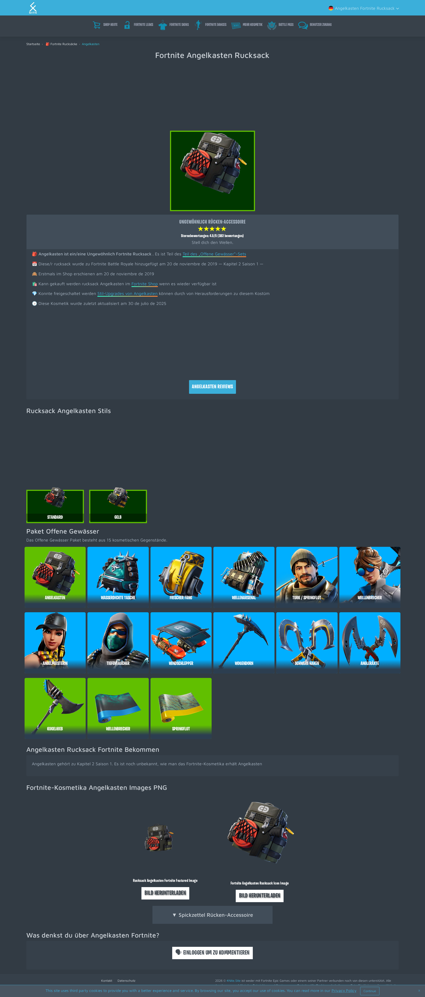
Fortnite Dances (215, 25)
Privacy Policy (344, 990)
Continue (369, 991)
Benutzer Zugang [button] (321, 25)
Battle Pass (286, 25)
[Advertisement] (212, 93)
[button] (363, 7)
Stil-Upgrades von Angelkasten (127, 293)
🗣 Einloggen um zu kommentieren (212, 953)
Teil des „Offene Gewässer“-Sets (214, 253)
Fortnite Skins (179, 25)
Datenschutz (126, 980)
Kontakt (106, 980)
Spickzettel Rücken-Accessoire (212, 915)
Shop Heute (110, 25)
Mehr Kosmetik (252, 25)
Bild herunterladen (165, 893)
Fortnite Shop (144, 283)
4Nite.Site (234, 980)
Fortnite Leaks (143, 25)
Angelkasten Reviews (212, 387)
